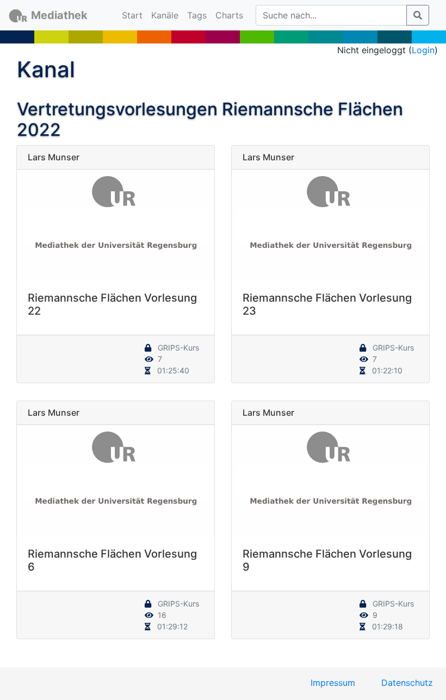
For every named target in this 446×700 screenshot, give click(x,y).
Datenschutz (407, 682)
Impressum (333, 682)
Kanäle (164, 15)
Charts (229, 15)
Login (423, 50)
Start (134, 15)
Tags (197, 15)
